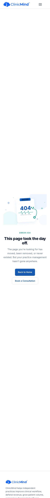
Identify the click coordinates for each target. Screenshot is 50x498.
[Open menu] (40, 4)
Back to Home (25, 272)
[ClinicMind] (16, 4)
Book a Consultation (25, 281)
